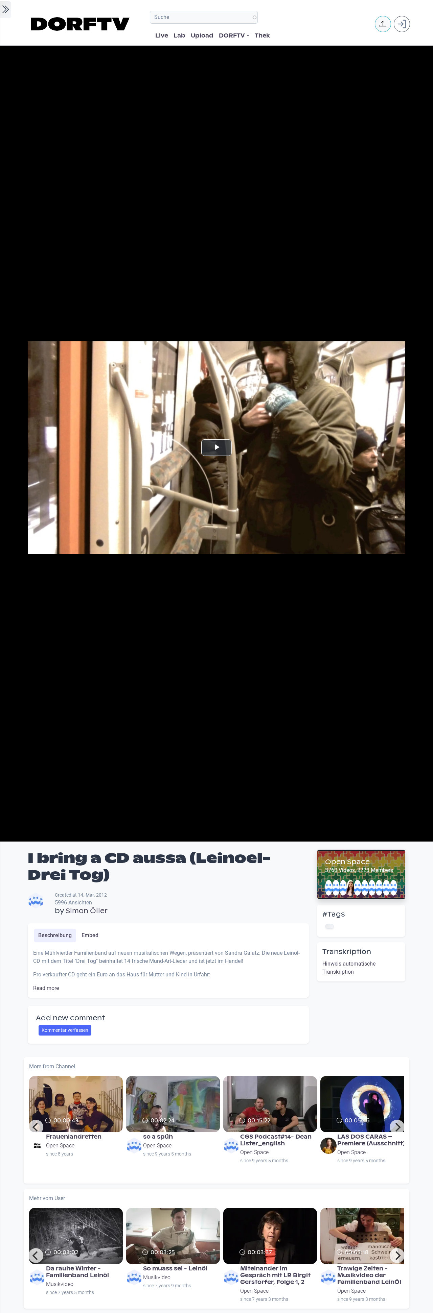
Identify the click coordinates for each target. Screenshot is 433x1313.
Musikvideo (59, 1284)
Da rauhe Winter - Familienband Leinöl (77, 1272)
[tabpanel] (168, 970)
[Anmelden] (402, 24)
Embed (90, 935)
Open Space (347, 861)
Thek (262, 35)
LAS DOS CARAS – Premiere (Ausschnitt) (371, 1140)
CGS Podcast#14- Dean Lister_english (276, 1140)
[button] (383, 24)
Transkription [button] (346, 951)
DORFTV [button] (232, 35)
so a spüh (158, 1136)
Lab (179, 35)
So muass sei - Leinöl (175, 1268)
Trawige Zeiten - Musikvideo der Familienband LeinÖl (369, 1275)
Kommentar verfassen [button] (65, 1030)
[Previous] (35, 1127)
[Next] (397, 1127)
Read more (46, 988)
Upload (202, 35)
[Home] (81, 24)
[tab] (55, 935)
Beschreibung (55, 935)
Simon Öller (87, 910)
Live (161, 35)
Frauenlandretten (73, 1136)
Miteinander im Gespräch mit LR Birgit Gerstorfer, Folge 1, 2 (275, 1275)
